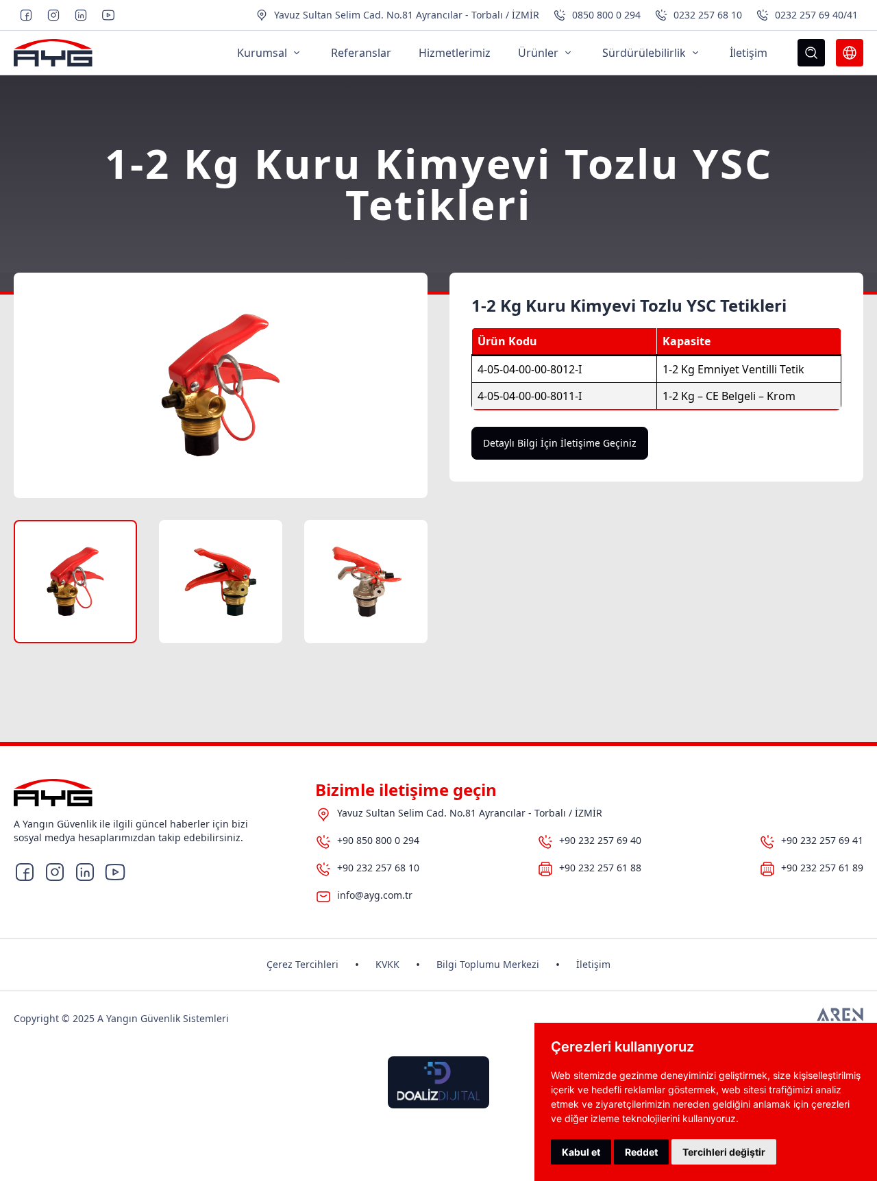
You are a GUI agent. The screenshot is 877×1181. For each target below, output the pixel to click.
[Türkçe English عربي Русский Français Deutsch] (849, 52)
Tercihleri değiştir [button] (723, 1152)
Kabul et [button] (581, 1152)
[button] (75, 581)
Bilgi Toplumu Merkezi (487, 964)
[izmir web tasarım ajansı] (840, 1019)
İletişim (593, 964)
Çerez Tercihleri (302, 964)
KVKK (387, 964)
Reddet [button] (641, 1152)
